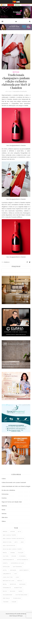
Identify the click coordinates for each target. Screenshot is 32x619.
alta (19, 531)
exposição (6, 566)
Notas (3, 509)
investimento (24, 570)
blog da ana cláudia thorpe (12, 549)
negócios (13, 584)
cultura (5, 556)
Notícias (16, 72)
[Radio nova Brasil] (16, 29)
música (19, 580)
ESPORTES (17, 5)
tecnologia (17, 598)
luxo (17, 577)
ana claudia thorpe (9, 535)
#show (12, 531)
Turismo (6, 601)
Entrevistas (5, 494)
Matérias (4, 506)
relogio (12, 591)
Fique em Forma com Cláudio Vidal (12, 502)
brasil (5, 552)
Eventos (4, 498)
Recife (5, 591)
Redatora (6, 262)
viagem (14, 601)
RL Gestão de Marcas (20, 613)
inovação (13, 570)
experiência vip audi (17, 563)
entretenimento (22, 559)
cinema (12, 552)
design (14, 556)
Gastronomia (17, 566)
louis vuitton (8, 577)
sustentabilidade (21, 594)
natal (5, 584)
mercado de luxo (8, 580)
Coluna (4, 478)
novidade (22, 584)
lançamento (7, 573)
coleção (20, 552)
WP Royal (19, 616)
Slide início (5, 517)
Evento (5, 563)
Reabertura (18, 587)
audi (22, 542)
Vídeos (4, 521)
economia (22, 556)
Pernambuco (7, 587)
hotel (5, 570)
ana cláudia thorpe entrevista (13, 538)
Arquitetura (7, 542)
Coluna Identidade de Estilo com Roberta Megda (16, 486)
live (15, 573)
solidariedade (7, 594)
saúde (20, 591)
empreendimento (8, 559)
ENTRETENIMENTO (26, 5)
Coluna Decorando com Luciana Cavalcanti (14, 482)
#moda (5, 531)
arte (16, 542)
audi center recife (9, 545)
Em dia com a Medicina (8, 490)
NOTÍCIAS (10, 5)
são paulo (6, 598)
